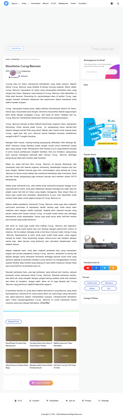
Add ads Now (16, 48)
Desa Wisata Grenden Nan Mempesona (16, 344)
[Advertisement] (61, 26)
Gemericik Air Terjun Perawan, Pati (99, 175)
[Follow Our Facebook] (96, 268)
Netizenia (64, 414)
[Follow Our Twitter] (105, 268)
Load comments (42, 383)
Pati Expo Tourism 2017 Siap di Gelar (65, 366)
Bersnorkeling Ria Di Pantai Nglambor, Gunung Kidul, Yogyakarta (101, 197)
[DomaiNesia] (100, 132)
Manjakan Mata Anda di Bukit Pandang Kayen (41, 366)
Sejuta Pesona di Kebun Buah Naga (17, 366)
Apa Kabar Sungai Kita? (95, 222)
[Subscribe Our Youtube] (88, 268)
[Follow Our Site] (113, 268)
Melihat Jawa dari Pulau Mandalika (63, 344)
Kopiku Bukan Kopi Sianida (96, 246)
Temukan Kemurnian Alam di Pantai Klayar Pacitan (41, 344)
